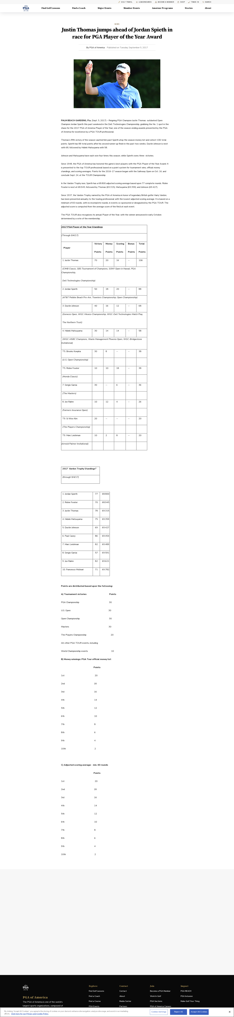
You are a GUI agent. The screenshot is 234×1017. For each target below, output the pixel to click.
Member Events (131, 8)
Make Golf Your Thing (190, 1001)
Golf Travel (127, 2)
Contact (123, 991)
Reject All (178, 1012)
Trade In (193, 2)
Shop (181, 2)
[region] (117, 1012)
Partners (123, 1006)
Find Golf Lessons (50, 8)
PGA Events (94, 1006)
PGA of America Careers (160, 1006)
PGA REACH (186, 991)
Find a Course (95, 1001)
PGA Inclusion (187, 996)
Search (208, 2)
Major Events (104, 8)
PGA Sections (156, 1001)
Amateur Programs (162, 8)
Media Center (125, 1001)
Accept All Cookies (199, 1012)
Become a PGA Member (160, 991)
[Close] (230, 1012)
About (208, 8)
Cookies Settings (158, 1012)
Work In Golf (155, 996)
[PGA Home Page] (26, 8)
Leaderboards (145, 2)
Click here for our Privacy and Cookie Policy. (29, 1014)
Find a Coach (78, 8)
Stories (189, 8)
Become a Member (166, 2)
